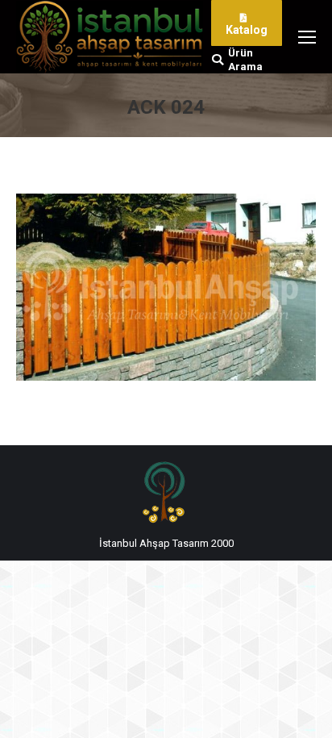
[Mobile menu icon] (307, 37)
